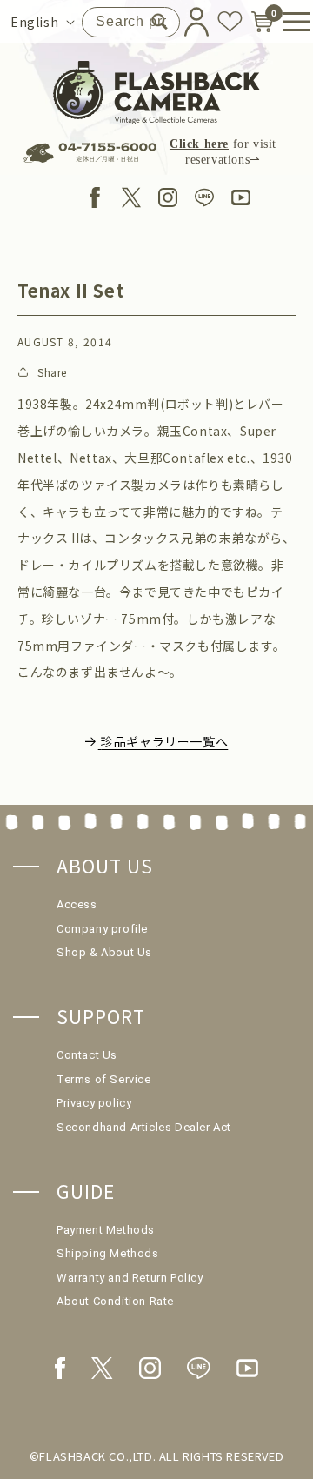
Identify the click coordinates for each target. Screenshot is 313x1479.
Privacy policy (94, 1102)
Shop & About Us (104, 952)
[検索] (160, 21)
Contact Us (87, 1054)
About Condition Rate (115, 1301)
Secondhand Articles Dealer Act (144, 1127)
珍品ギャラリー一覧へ (164, 741)
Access (77, 904)
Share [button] (52, 372)
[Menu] (289, 21)
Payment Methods (106, 1229)
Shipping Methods (108, 1253)
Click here (199, 144)
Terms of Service (104, 1079)
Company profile (102, 928)
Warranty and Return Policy (130, 1277)
